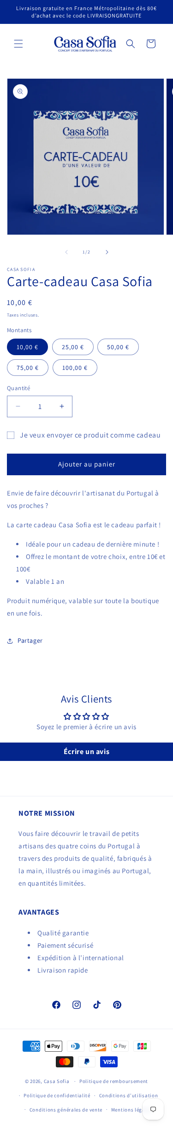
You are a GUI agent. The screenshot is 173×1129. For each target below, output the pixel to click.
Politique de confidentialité (57, 1095)
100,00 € (75, 367)
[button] (18, 44)
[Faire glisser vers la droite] (107, 252)
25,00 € (73, 347)
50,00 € (118, 347)
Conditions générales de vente (66, 1109)
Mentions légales (131, 1109)
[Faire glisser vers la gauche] (66, 252)
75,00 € (28, 367)
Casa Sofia (57, 1081)
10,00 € (27, 347)
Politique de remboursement (113, 1081)
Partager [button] (30, 640)
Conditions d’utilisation (128, 1095)
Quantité (18, 388)
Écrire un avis (86, 751)
